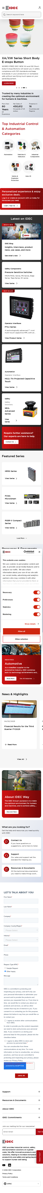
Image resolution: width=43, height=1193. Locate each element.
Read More (10, 679)
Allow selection (21, 639)
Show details (30, 624)
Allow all (21, 631)
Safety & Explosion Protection (15, 178)
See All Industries (26, 679)
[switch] (36, 600)
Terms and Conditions (10, 1177)
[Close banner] (39, 552)
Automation (8, 155)
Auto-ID (28, 176)
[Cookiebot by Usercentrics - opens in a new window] (25, 552)
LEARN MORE (9, 80)
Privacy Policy (7, 1174)
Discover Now (12, 812)
